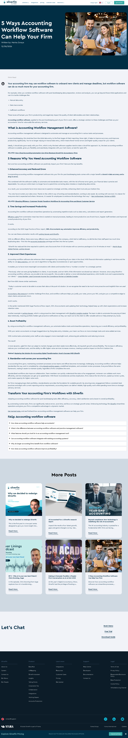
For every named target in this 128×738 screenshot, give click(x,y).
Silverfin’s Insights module (78, 313)
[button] (101, 2)
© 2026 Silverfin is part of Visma (30, 726)
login (108, 2)
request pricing (116, 734)
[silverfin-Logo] (10, 3)
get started (119, 2)
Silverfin (113, 404)
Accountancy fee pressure (17, 294)
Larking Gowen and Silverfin (49, 234)
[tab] (67, 423)
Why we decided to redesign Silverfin (23, 519)
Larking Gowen (27, 313)
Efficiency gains (13, 217)
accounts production (38, 241)
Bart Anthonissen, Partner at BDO (103, 196)
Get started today (14, 411)
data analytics (23, 262)
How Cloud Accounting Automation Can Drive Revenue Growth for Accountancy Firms (46, 153)
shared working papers (51, 366)
